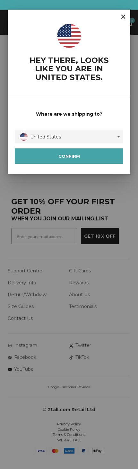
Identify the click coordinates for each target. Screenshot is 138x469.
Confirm (69, 156)
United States (45, 137)
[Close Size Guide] (123, 16)
